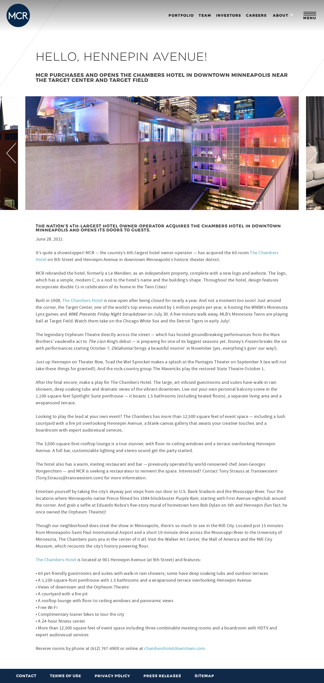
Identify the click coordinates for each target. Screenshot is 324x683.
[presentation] (11, 153)
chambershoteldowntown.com (174, 648)
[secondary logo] (18, 15)
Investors (228, 15)
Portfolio (181, 15)
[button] (250, 203)
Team (205, 15)
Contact (26, 675)
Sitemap (204, 675)
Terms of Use (65, 675)
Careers (256, 15)
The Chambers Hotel (82, 300)
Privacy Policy (112, 675)
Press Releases (162, 675)
